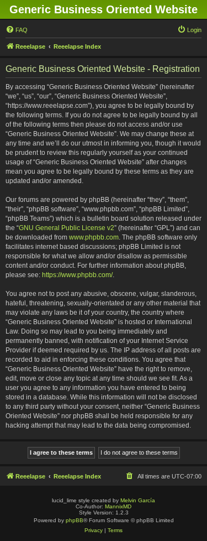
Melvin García (137, 500)
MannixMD (118, 506)
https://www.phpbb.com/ (77, 275)
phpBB (74, 520)
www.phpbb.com (94, 237)
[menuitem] (17, 30)
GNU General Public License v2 (66, 228)
